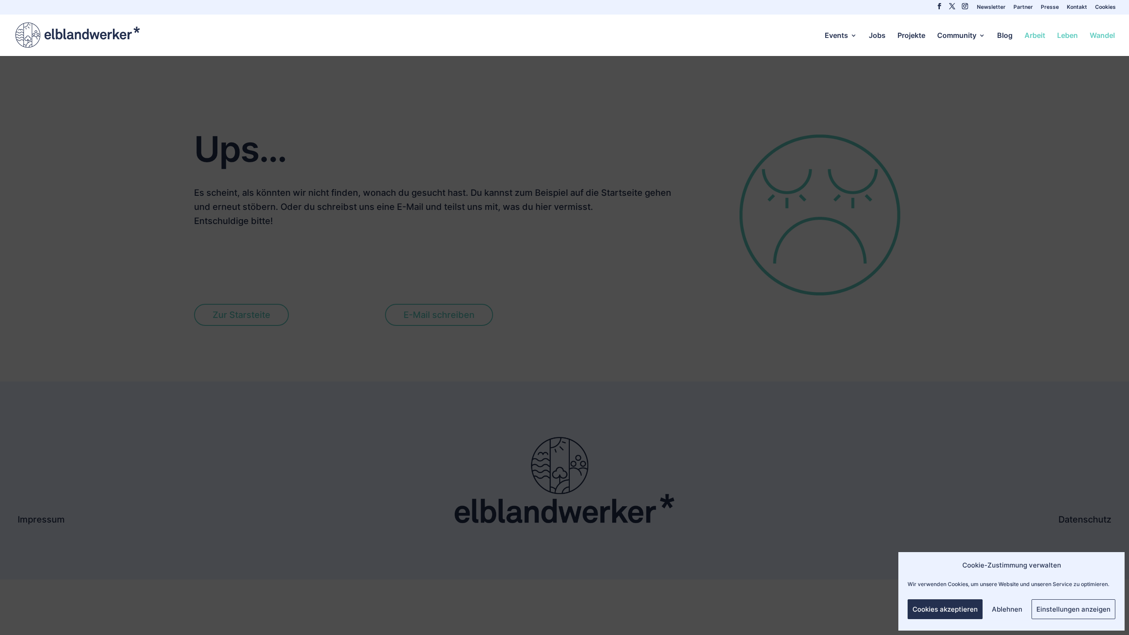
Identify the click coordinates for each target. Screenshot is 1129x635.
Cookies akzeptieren (945, 609)
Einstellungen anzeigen (1073, 609)
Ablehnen (1007, 609)
